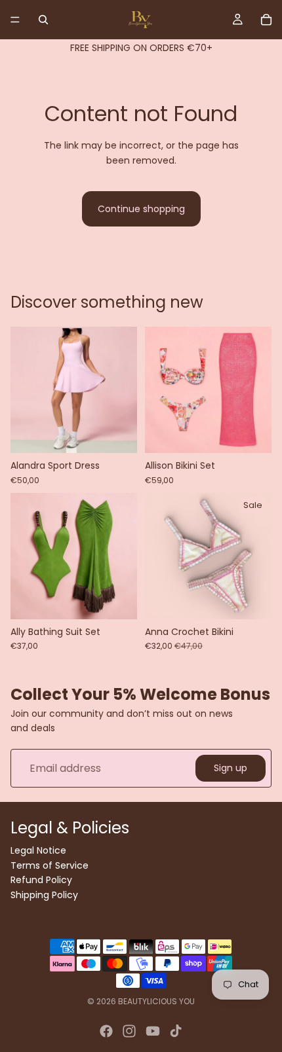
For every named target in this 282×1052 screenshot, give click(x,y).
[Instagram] (129, 1031)
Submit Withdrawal (55, 910)
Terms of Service (49, 864)
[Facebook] (106, 1031)
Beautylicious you (156, 1001)
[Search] (43, 19)
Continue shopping (141, 208)
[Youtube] (153, 1031)
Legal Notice (38, 850)
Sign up (230, 768)
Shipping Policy (44, 894)
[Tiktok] (176, 1031)
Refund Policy (41, 879)
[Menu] (15, 20)
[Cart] (266, 19)
